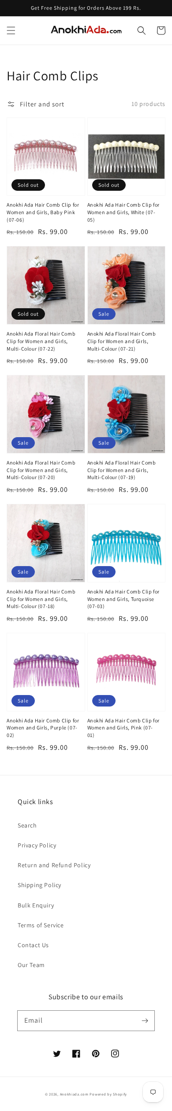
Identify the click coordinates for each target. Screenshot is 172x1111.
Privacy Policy (37, 845)
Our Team (31, 965)
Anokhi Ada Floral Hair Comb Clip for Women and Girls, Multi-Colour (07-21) (121, 341)
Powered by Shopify (108, 1094)
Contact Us (33, 945)
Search (27, 825)
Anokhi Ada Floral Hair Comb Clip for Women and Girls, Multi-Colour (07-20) (41, 470)
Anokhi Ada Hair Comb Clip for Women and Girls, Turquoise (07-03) (123, 599)
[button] (11, 30)
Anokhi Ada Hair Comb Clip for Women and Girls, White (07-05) (123, 212)
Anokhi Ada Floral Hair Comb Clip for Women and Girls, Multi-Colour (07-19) (121, 470)
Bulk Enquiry (36, 905)
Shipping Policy (39, 885)
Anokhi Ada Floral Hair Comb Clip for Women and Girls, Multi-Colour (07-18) (41, 599)
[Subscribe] (144, 1020)
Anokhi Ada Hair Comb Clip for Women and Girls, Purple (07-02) (43, 728)
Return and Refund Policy (54, 865)
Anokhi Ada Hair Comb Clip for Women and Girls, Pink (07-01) (123, 728)
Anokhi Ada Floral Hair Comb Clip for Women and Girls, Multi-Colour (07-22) (41, 341)
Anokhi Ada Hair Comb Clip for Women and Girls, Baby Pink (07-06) (43, 212)
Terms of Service (41, 925)
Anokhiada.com (74, 1094)
